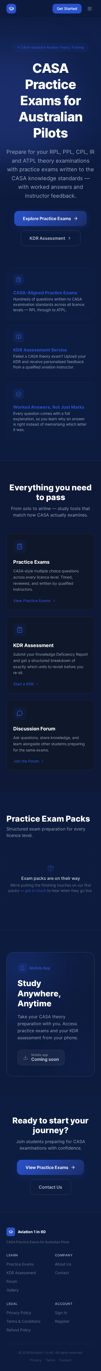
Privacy (35, 1360)
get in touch (35, 890)
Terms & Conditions (23, 1321)
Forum (11, 1281)
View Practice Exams (32, 600)
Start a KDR (23, 684)
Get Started (67, 8)
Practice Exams (20, 1264)
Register (62, 1321)
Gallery (12, 1290)
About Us (63, 1264)
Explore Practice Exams (47, 218)
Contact (62, 1272)
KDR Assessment (47, 238)
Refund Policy (18, 1330)
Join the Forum (26, 761)
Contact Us (50, 1187)
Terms (50, 1360)
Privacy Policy (18, 1312)
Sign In (61, 1312)
